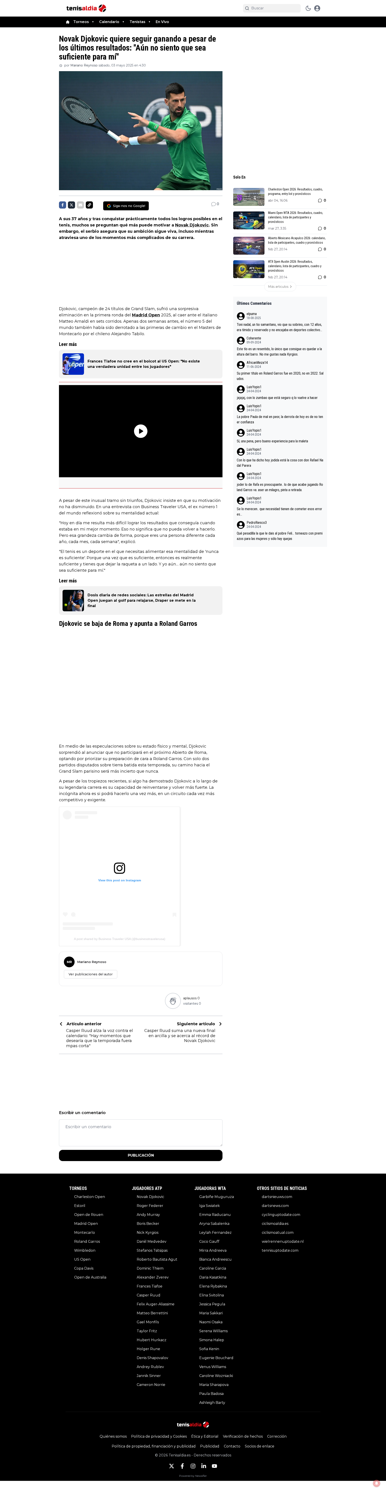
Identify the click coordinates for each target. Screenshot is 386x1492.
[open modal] (317, 8)
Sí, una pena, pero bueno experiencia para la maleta (272, 441)
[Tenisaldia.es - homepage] (86, 8)
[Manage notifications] (376, 1483)
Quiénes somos (113, 1436)
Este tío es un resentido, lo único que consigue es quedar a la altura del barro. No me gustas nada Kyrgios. (279, 351)
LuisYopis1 (254, 387)
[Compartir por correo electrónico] (80, 205)
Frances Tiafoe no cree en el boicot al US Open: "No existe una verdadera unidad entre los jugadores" (144, 364)
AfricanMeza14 (257, 362)
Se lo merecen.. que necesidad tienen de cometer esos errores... (279, 511)
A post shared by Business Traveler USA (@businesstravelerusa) (119, 939)
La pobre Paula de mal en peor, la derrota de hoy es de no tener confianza (280, 419)
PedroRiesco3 (257, 522)
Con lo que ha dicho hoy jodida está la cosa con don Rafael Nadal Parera (280, 463)
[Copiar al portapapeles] (89, 205)
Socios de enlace (259, 1446)
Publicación (141, 1155)
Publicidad (209, 1446)
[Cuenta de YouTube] (214, 1466)
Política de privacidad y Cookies (159, 1436)
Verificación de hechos (243, 1436)
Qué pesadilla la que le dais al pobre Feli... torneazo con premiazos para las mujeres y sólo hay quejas (280, 536)
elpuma (252, 314)
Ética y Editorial (204, 1436)
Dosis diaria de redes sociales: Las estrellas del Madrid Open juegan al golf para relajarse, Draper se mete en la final (142, 600)
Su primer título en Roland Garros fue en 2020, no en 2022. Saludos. (280, 376)
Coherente (254, 338)
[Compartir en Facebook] (62, 205)
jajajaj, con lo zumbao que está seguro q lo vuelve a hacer (277, 398)
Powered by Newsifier (193, 1475)
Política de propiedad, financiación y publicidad (154, 1446)
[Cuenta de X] (171, 1466)
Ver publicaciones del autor (91, 974)
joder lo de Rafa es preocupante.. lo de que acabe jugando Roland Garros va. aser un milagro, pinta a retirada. (280, 487)
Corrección (277, 1436)
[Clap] (173, 1001)
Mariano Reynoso (84, 65)
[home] (68, 22)
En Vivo (162, 22)
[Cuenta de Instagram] (193, 1466)
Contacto (232, 1446)
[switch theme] (308, 8)
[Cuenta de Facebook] (182, 1466)
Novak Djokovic (192, 225)
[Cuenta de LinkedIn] (203, 1466)
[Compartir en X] (71, 205)
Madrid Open (146, 315)
